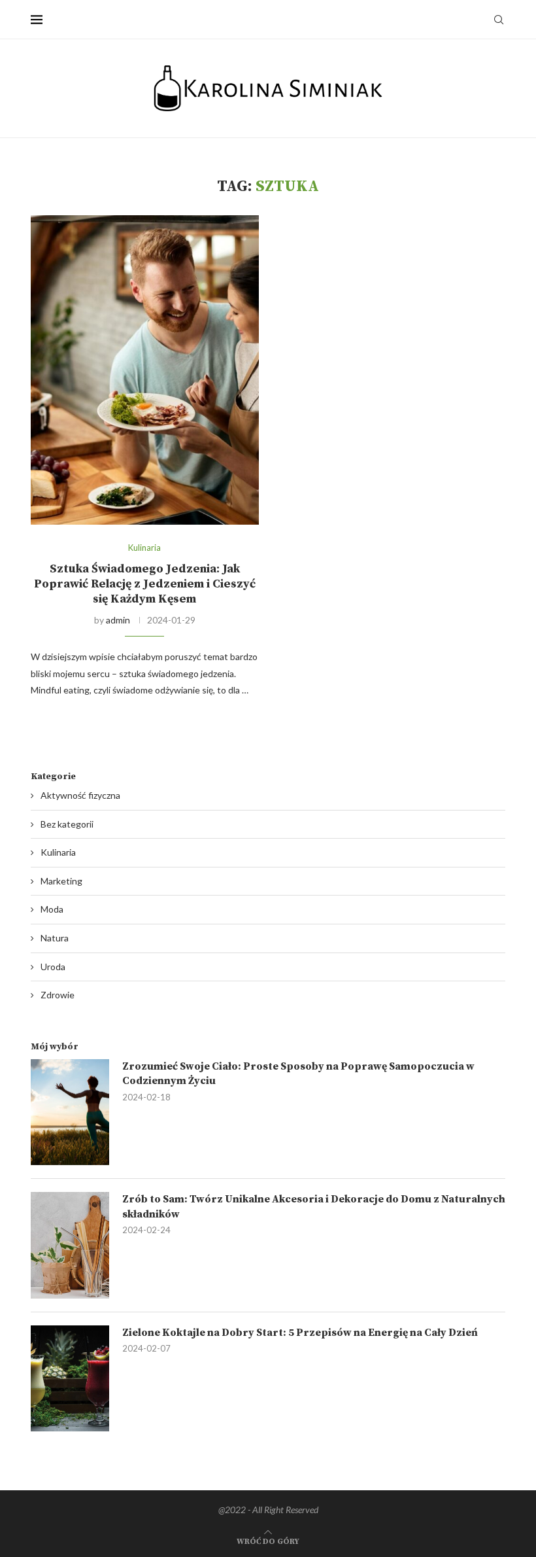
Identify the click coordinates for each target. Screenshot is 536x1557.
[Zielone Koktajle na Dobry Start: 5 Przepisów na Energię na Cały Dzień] (70, 1378)
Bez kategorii (67, 824)
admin (118, 619)
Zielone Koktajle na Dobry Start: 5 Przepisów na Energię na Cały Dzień (300, 1332)
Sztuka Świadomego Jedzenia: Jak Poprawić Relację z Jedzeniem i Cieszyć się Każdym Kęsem (145, 583)
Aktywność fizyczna (80, 795)
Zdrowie (58, 994)
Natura (55, 937)
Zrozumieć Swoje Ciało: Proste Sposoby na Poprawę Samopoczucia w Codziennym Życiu (298, 1073)
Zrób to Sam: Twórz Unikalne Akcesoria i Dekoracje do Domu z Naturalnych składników (313, 1206)
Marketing (61, 880)
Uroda (53, 966)
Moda (52, 909)
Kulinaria (58, 852)
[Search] (498, 20)
